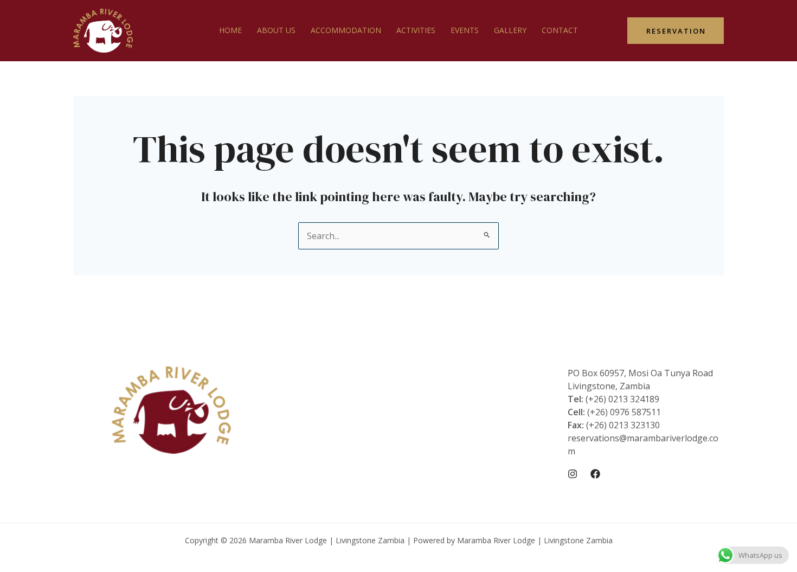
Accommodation (346, 30)
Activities (415, 30)
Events (465, 30)
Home (230, 30)
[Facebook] (595, 474)
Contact (560, 30)
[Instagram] (572, 474)
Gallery (510, 30)
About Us (276, 30)
